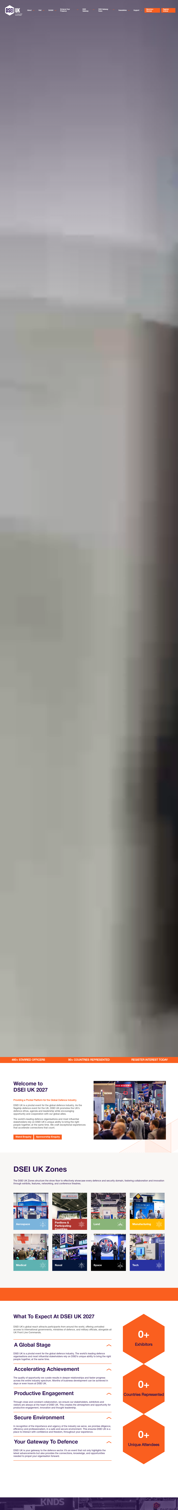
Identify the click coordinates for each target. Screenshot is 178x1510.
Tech (135, 1265)
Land (97, 1224)
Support (136, 10)
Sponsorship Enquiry (48, 1137)
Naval (58, 1265)
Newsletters (122, 10)
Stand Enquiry (23, 1137)
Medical (21, 1265)
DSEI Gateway (85, 10)
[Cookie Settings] (156, 1505)
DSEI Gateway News (103, 10)
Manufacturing (141, 1224)
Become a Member (149, 10)
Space (98, 1265)
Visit (39, 10)
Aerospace (23, 1224)
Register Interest (166, 10)
